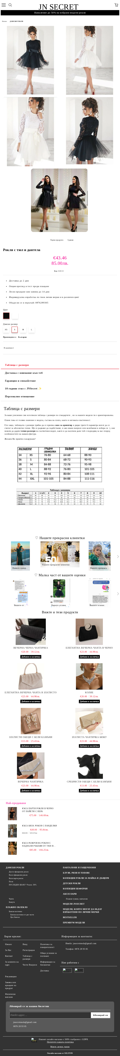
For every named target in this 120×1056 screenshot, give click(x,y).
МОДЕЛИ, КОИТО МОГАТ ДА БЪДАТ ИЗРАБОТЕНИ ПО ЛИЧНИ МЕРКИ (82, 910)
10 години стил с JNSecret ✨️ (23, 388)
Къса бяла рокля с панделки (39, 826)
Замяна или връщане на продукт (10, 985)
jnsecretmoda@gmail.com (84, 943)
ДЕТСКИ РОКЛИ (72, 883)
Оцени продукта (56, 240)
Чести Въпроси (30, 965)
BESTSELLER (70, 917)
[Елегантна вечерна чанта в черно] (89, 632)
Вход (25, 944)
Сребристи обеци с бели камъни (89, 781)
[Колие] (89, 676)
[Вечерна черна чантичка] (31, 632)
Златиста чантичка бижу (89, 737)
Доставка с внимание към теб (24, 372)
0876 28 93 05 (81, 949)
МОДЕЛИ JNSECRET (73, 904)
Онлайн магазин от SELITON (60, 1053)
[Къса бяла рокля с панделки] (12, 831)
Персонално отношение (19, 396)
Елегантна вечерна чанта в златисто (31, 692)
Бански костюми (15, 911)
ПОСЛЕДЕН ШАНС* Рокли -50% (23, 885)
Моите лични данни (60, 1047)
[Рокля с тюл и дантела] (30, 60)
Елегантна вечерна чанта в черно (89, 648)
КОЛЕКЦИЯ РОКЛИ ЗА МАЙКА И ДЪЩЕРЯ (86, 878)
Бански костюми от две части (22, 915)
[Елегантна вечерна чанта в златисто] (31, 676)
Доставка (44, 971)
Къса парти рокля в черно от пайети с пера (37, 809)
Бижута (12, 902)
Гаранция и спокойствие (20, 380)
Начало (4, 21)
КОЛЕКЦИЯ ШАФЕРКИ (75, 889)
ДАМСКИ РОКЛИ (16, 21)
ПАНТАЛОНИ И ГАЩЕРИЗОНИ (79, 868)
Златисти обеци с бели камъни (30, 737)
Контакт (9, 956)
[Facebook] (65, 955)
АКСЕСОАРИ (70, 894)
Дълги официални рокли (18, 872)
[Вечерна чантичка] (31, 765)
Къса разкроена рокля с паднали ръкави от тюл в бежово (38, 844)
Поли (11, 882)
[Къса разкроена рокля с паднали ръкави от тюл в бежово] (12, 848)
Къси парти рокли (16, 878)
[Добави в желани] (113, 346)
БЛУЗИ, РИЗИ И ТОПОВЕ (76, 873)
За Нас (8, 950)
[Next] (117, 556)
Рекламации (11, 976)
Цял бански (15, 917)
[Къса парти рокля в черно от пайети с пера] (12, 813)
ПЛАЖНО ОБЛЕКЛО (17, 907)
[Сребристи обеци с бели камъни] (89, 765)
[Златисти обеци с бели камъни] (31, 721)
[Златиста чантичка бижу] (89, 721)
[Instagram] (71, 955)
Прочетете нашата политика (60, 1042)
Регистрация (29, 950)
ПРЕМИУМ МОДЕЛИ (74, 923)
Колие (89, 692)
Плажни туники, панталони (77, 899)
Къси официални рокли (18, 875)
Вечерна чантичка (31, 781)
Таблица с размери (17, 364)
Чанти (11, 899)
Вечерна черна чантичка (30, 648)
